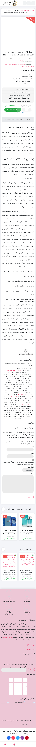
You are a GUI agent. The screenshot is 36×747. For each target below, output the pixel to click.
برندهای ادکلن (12, 64)
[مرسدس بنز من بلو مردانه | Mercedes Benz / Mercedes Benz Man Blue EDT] (9, 521)
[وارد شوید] (29, 3)
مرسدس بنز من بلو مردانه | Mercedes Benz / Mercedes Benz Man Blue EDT (9, 532)
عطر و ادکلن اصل (7, 637)
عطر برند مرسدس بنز (23, 404)
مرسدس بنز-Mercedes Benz (15, 370)
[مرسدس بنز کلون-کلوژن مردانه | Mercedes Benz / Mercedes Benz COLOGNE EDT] (27, 521)
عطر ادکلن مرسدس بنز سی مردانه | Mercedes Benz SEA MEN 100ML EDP (9, 573)
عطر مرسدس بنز (12, 396)
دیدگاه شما (30, 474)
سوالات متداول (31, 645)
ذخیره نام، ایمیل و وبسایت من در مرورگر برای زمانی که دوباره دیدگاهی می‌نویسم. (18, 463)
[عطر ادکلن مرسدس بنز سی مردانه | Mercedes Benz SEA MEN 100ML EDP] (9, 561)
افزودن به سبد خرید (11, 109)
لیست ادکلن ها (26, 66)
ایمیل (32, 453)
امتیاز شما (30, 467)
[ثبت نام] (25, 3)
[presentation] (3, 509)
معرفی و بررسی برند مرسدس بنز (14, 119)
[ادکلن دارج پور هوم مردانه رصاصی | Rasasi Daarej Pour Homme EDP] (27, 561)
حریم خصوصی (31, 649)
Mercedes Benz (25, 10)
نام (33, 446)
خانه (33, 10)
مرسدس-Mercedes (23, 394)
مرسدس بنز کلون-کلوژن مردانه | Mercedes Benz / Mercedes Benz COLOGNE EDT (26, 532)
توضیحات (28, 119)
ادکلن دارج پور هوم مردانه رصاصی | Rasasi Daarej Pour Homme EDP (27, 572)
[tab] (29, 119)
